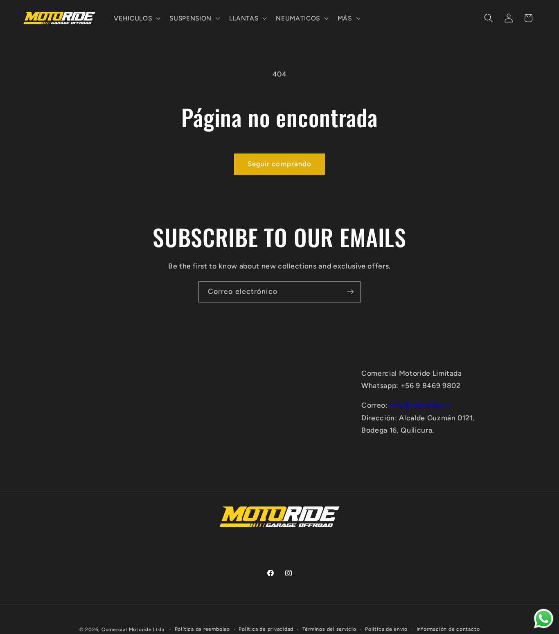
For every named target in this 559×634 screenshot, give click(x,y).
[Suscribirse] (350, 291)
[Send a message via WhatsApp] (543, 618)
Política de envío (386, 629)
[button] (136, 18)
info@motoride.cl (420, 405)
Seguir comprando (280, 164)
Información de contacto (448, 629)
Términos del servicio (329, 629)
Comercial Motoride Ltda (133, 629)
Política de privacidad (266, 629)
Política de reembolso (202, 629)
